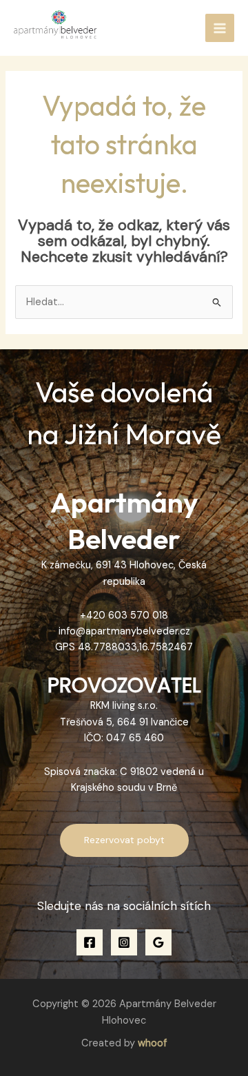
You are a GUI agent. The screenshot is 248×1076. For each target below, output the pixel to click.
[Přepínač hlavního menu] (219, 28)
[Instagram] (124, 942)
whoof (152, 1043)
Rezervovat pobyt (124, 840)
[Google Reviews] (158, 942)
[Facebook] (89, 942)
